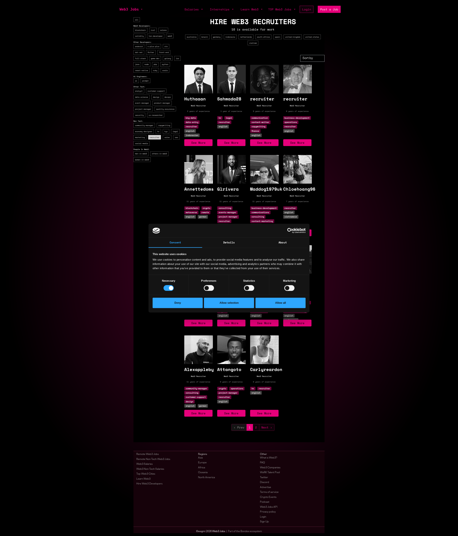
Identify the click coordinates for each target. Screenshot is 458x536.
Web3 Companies (270, 468)
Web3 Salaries (144, 464)
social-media (141, 143)
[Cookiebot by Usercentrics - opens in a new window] (290, 230)
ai (136, 80)
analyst (139, 91)
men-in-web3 (141, 153)
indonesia (230, 37)
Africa (201, 468)
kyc (166, 131)
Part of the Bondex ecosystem (245, 531)
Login (306, 9)
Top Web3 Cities (145, 474)
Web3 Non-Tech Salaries (150, 469)
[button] (141, 9)
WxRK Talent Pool (270, 472)
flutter (151, 52)
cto (166, 46)
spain (277, 37)
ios (177, 58)
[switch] (209, 288)
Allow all (280, 302)
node (146, 64)
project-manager (143, 109)
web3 (170, 36)
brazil (204, 37)
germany (216, 37)
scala (165, 70)
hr (158, 131)
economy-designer (143, 131)
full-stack (140, 58)
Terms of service (269, 492)
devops (167, 97)
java (137, 64)
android (139, 46)
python (165, 64)
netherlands (246, 37)
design (156, 97)
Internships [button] (220, 9)
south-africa (263, 37)
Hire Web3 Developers (149, 484)
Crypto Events (268, 497)
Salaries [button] (192, 9)
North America (206, 477)
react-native (141, 70)
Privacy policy (268, 512)
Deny (177, 302)
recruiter (154, 137)
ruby (155, 70)
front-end (164, 52)
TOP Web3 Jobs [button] (280, 9)
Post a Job (329, 9)
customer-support (156, 91)
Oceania (203, 472)
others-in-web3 (159, 153)
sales (167, 137)
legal (175, 131)
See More (198, 142)
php (155, 64)
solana (163, 30)
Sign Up (264, 522)
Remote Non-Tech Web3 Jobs (153, 459)
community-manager (144, 125)
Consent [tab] (175, 242)
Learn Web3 (143, 479)
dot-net (139, 52)
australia (191, 37)
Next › (266, 427)
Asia (200, 458)
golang (167, 58)
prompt (145, 80)
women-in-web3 (142, 159)
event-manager (142, 103)
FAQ (262, 463)
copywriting (164, 125)
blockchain (140, 30)
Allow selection (229, 302)
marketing (140, 137)
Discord (264, 482)
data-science (141, 97)
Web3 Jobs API (268, 507)
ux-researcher (156, 115)
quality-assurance (165, 109)
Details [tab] (229, 242)
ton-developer (156, 36)
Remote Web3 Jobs (147, 454)
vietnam (253, 43)
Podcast (264, 502)
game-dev (155, 58)
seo (176, 137)
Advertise (265, 487)
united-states (312, 37)
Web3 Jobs (129, 9)
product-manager (162, 103)
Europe (202, 463)
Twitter (264, 477)
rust (153, 30)
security (139, 115)
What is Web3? (268, 458)
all (136, 19)
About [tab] (283, 242)
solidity (139, 36)
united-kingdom (292, 37)
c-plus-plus (153, 46)
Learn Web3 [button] (250, 9)
